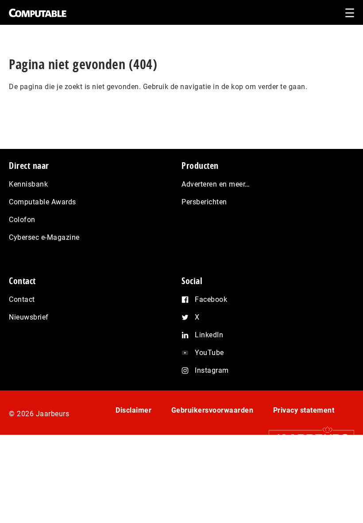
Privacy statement (304, 410)
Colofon (22, 219)
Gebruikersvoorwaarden (212, 410)
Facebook (211, 299)
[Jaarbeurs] (307, 438)
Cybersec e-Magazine (44, 237)
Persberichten (204, 202)
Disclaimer (133, 410)
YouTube (209, 352)
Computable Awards (42, 202)
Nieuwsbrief (29, 317)
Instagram (212, 370)
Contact (22, 299)
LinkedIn (209, 335)
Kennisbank (28, 184)
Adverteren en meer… (216, 184)
